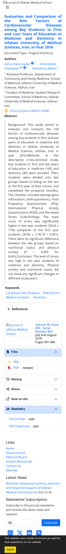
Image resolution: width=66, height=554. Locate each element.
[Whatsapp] (10, 534)
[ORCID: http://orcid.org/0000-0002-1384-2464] (24, 67)
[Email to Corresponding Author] (20, 67)
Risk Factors (51, 293)
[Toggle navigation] (32, 7)
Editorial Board (16, 457)
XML (16, 362)
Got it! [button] (10, 549)
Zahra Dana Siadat (17, 64)
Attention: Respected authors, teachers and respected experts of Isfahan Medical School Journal (33, 487)
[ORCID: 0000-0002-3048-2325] (32, 63)
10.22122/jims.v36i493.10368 (29, 111)
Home (10, 448)
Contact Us (13, 466)
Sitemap (11, 470)
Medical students (18, 297)
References (19, 309)
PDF (23, 368)
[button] (42, 542)
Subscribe (51, 523)
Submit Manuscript (19, 461)
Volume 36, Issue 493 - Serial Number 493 (47, 328)
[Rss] (38, 534)
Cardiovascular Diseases (23, 293)
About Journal (15, 453)
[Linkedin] (29, 534)
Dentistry (39, 297)
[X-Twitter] (19, 534)
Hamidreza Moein (44, 68)
